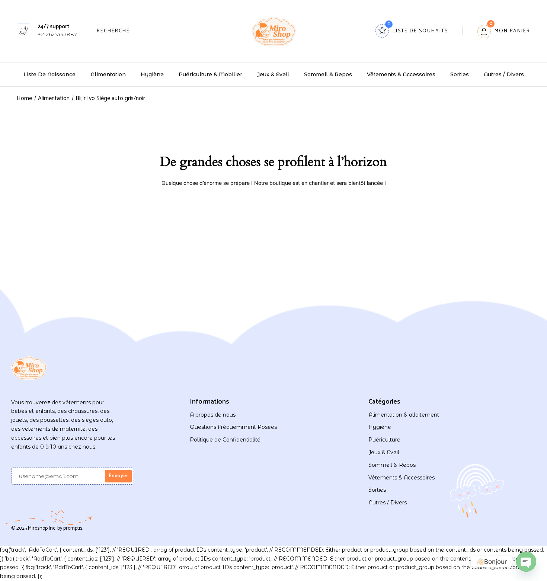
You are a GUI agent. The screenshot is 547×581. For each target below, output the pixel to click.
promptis (72, 528)
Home (24, 98)
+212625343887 (57, 34)
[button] (503, 31)
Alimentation (54, 98)
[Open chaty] (526, 562)
